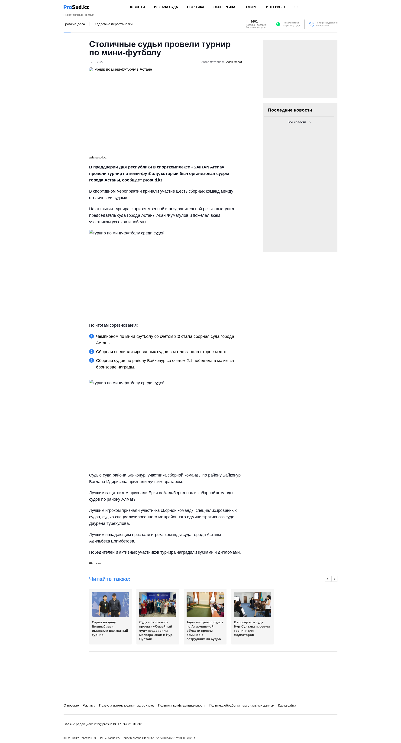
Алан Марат (234, 62)
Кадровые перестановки (113, 24)
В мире (251, 7)
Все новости (297, 122)
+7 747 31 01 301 (130, 724)
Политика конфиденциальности (181, 705)
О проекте (71, 705)
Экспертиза (224, 7)
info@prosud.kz (105, 724)
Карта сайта (287, 705)
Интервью (275, 7)
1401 (254, 21)
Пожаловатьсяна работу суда (291, 24)
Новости (137, 7)
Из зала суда (166, 7)
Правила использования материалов (127, 705)
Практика (195, 7)
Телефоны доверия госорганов (326, 24)
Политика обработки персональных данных (242, 705)
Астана (96, 563)
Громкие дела (74, 24)
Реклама (89, 705)
